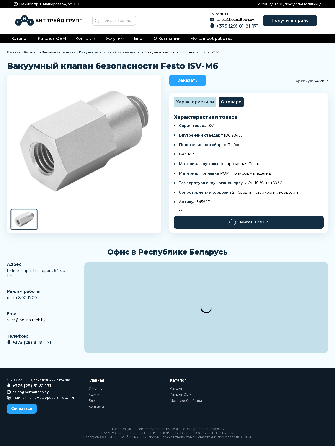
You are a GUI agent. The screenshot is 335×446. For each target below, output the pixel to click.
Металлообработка (211, 38)
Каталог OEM (52, 38)
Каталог (19, 38)
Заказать (188, 80)
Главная (14, 52)
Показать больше (253, 222)
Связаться (21, 408)
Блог (139, 38)
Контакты (86, 38)
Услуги (113, 38)
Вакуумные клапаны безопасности (109, 52)
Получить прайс (290, 20)
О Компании (167, 38)
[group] (84, 141)
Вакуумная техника (59, 52)
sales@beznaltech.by (26, 320)
